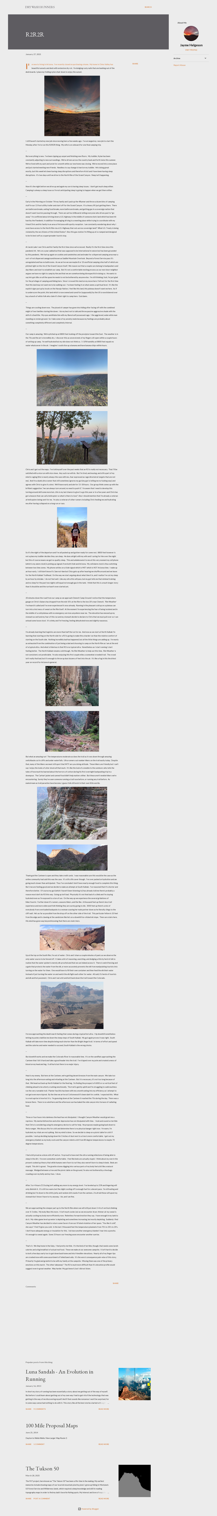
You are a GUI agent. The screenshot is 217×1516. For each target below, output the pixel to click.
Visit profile (191, 50)
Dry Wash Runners (40, 7)
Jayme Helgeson (191, 45)
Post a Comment (42, 1498)
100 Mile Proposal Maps (52, 1425)
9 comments (40, 1409)
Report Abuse (179, 65)
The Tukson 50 (42, 1468)
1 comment (39, 1444)
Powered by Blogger (90, 1509)
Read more (104, 1409)
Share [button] (135, 64)
